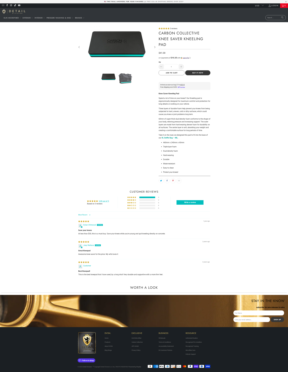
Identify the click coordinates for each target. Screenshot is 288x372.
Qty (160, 62)
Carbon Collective (137, 342)
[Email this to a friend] (179, 180)
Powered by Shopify (134, 367)
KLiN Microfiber (136, 338)
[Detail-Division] (13, 12)
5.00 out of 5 (104, 201)
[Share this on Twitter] (161, 180)
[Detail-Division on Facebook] (7, 5)
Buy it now (197, 73)
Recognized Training (192, 346)
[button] (12, 18)
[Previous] (79, 47)
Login (274, 5)
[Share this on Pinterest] (173, 180)
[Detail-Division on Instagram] (11, 5)
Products (107, 342)
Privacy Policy (136, 350)
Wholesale (162, 338)
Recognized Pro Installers (194, 342)
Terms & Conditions (165, 342)
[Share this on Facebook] (167, 180)
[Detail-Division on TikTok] (15, 5)
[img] (83, 221)
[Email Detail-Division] (3, 5)
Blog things (108, 350)
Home (106, 338)
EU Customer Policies (165, 350)
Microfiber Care (190, 350)
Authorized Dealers (192, 338)
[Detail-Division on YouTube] (19, 5)
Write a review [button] (190, 202)
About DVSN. (109, 346)
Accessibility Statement (166, 346)
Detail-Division (87, 367)
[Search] (282, 17)
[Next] (154, 47)
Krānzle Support (191, 354)
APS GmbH (135, 346)
